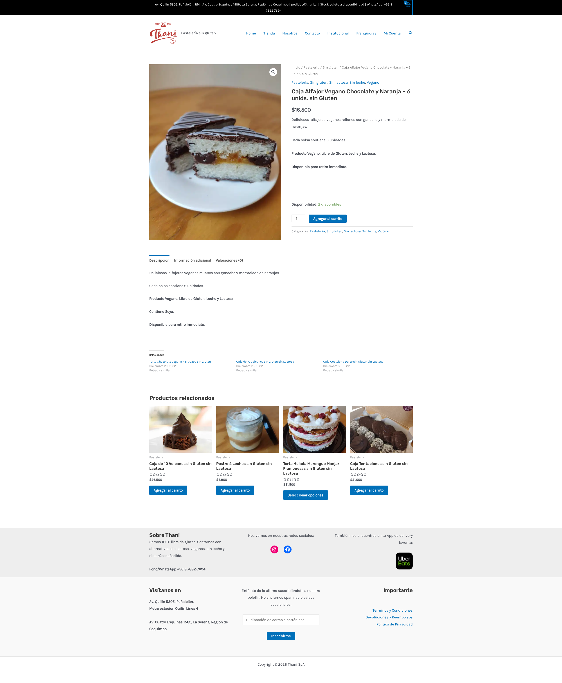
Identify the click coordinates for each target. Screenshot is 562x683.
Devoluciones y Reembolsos (389, 617)
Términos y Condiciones (393, 610)
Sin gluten (331, 67)
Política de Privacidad (394, 624)
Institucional (338, 33)
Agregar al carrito (327, 218)
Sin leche (357, 82)
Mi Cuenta (392, 33)
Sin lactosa (338, 82)
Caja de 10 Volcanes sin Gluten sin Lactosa (265, 361)
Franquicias (366, 33)
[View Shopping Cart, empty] (408, 7)
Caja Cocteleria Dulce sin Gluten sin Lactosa (353, 361)
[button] (411, 33)
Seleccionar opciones (306, 495)
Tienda (269, 33)
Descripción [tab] (159, 260)
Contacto (312, 33)
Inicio (296, 67)
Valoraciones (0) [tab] (229, 260)
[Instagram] (274, 549)
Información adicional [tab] (192, 260)
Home (251, 33)
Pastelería (311, 67)
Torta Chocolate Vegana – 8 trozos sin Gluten (180, 361)
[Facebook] (288, 549)
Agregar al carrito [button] (168, 490)
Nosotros (289, 33)
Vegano (373, 82)
